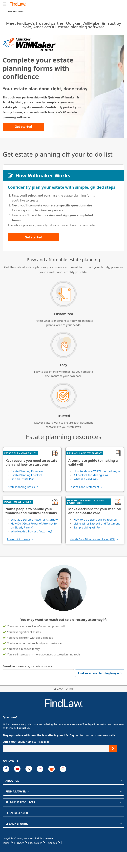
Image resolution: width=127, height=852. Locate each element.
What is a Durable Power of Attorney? (34, 519)
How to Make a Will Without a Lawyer (97, 471)
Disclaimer (36, 842)
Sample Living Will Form (88, 527)
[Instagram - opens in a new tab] (40, 769)
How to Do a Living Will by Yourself (95, 519)
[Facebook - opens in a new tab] (6, 769)
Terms (6, 842)
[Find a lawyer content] (120, 791)
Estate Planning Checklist (26, 475)
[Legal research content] (120, 813)
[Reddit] (51, 769)
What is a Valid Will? (86, 479)
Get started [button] (23, 126)
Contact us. (23, 727)
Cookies (52, 842)
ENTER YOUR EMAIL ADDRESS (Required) (26, 741)
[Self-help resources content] (120, 802)
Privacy (20, 842)
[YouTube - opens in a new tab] (17, 769)
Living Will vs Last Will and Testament (97, 523)
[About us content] (120, 780)
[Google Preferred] (63, 769)
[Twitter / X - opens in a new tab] (28, 769)
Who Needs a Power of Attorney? (31, 531)
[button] (5, 4)
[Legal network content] (120, 823)
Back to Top (65, 688)
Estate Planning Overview (27, 471)
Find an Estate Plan (23, 479)
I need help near (27, 666)
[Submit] (113, 748)
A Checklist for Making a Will (91, 475)
